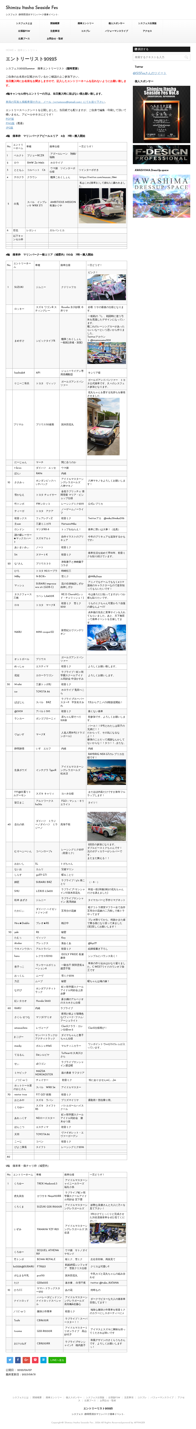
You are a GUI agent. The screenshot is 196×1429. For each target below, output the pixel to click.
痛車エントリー (86, 23)
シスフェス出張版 (147, 23)
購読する (143, 49)
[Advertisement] (161, 245)
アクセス (147, 31)
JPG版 (9, 127)
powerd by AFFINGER (133, 1423)
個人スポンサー (117, 23)
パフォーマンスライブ (116, 31)
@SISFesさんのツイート (150, 73)
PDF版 (10, 119)
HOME (10, 50)
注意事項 (55, 31)
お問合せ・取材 (55, 39)
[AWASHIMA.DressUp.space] (161, 196)
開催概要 (55, 23)
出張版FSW (24, 31)
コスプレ (85, 31)
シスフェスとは (24, 23)
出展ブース (24, 39)
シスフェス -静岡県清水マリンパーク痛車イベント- (98, 1414)
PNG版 (10, 123)
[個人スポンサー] (161, 114)
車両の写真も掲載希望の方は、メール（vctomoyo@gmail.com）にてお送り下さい (55, 102)
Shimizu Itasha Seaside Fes (32, 8)
